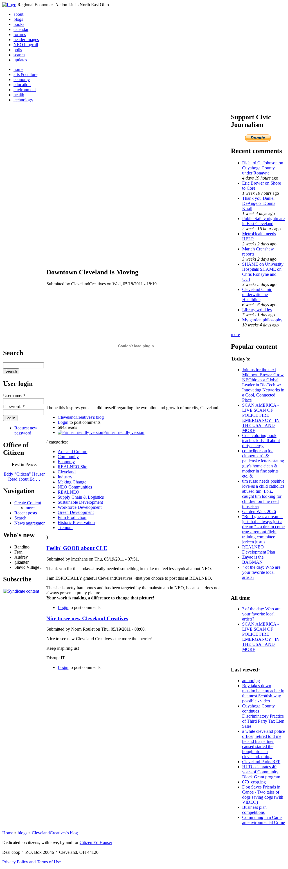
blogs (18, 19)
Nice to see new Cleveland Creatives (87, 618)
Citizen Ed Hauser (96, 842)
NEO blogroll (26, 44)
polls (18, 49)
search (19, 54)
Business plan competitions (254, 810)
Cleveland (67, 471)
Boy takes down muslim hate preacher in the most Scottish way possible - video (263, 693)
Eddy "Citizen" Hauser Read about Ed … (24, 476)
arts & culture (25, 74)
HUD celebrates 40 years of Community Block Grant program (261, 771)
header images (26, 39)
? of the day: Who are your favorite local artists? (261, 572)
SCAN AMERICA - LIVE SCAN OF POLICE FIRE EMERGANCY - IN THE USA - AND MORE (261, 418)
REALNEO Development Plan (258, 549)
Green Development (76, 512)
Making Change (72, 482)
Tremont (65, 527)
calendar (21, 29)
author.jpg (251, 680)
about (18, 14)
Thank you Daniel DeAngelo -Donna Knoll (258, 203)
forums (20, 34)
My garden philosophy (262, 319)
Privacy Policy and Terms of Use (31, 861)
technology (23, 99)
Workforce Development (80, 507)
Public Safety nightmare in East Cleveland (263, 221)
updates (20, 59)
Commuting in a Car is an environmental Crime (263, 820)
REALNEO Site (72, 466)
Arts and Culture (72, 451)
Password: (14, 406)
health (19, 94)
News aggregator (29, 523)
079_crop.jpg (254, 782)
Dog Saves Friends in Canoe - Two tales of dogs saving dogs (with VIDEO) (262, 795)
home (18, 69)
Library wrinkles (257, 309)
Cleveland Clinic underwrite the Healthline (257, 294)
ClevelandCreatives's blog (81, 417)
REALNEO (68, 492)
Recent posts (25, 512)
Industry (65, 476)
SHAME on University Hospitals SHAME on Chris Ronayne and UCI (263, 272)
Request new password (25, 430)
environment (25, 89)
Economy (66, 461)
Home (7, 832)
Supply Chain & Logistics (81, 497)
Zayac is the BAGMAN (253, 560)
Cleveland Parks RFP (261, 761)
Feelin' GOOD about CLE (76, 548)
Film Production (72, 517)
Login (63, 422)
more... (32, 507)
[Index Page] (9, 4)
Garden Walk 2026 (259, 511)
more (235, 334)
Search (20, 518)
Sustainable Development (80, 502)
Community (68, 456)
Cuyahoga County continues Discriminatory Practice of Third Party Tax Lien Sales (263, 716)
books (19, 24)
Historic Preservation (76, 522)
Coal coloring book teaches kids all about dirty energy (261, 440)
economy (22, 79)
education (22, 84)
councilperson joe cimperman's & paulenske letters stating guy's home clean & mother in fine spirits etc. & (263, 463)
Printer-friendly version (123, 432)
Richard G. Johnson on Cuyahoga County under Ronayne (262, 167)
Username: (14, 395)
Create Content (27, 502)
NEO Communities (75, 487)
